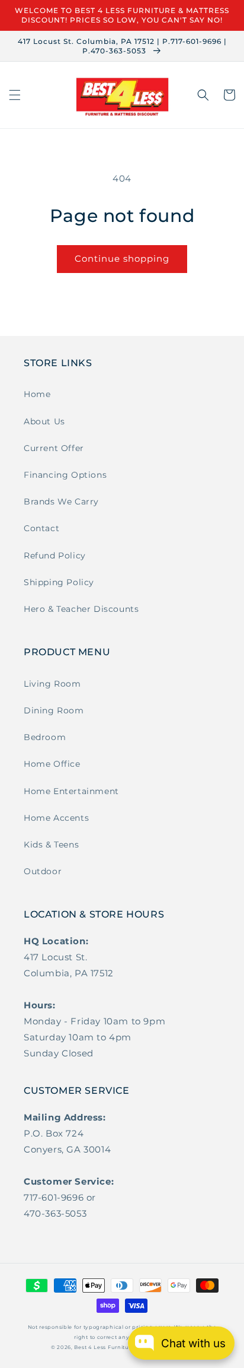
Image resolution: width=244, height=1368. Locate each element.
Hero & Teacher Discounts (81, 609)
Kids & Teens (51, 844)
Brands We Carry (61, 501)
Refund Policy (55, 555)
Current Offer (54, 448)
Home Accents (56, 817)
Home (37, 394)
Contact (41, 528)
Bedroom (45, 737)
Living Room (52, 683)
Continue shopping (122, 258)
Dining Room (54, 710)
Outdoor (43, 871)
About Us (44, 421)
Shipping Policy (59, 582)
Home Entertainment (71, 791)
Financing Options (65, 474)
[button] (15, 95)
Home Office (52, 763)
